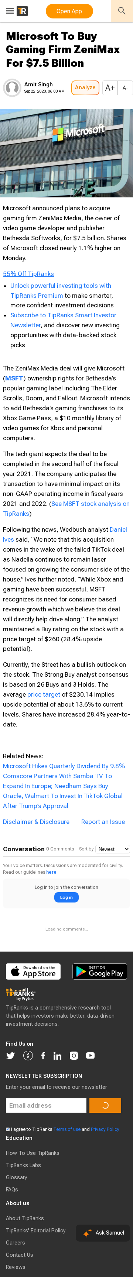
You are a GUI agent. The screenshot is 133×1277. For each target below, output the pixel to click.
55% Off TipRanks (28, 296)
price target (43, 722)
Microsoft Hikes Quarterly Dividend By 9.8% (64, 794)
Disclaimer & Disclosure (36, 849)
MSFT (14, 406)
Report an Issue (103, 849)
